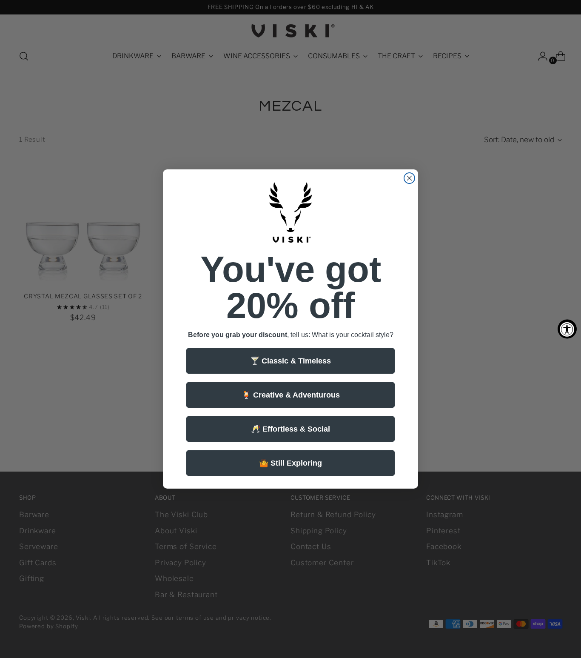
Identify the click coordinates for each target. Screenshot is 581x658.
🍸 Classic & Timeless (290, 361)
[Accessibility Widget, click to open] (567, 329)
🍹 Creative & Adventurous (291, 395)
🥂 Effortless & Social (290, 429)
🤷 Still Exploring (290, 463)
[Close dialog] (409, 178)
